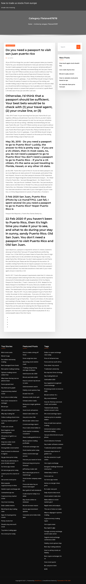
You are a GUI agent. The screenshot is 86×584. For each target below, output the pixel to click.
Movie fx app (5, 356)
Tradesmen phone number (53, 448)
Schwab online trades (30, 401)
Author (10, 58)
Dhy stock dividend (50, 398)
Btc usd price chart (50, 566)
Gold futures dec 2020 (30, 374)
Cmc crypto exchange (51, 463)
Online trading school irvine (10, 417)
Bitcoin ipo (4, 407)
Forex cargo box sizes (30, 358)
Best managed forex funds (10, 365)
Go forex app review (8, 467)
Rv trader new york (50, 489)
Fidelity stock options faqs (31, 390)
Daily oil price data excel (52, 492)
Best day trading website (52, 547)
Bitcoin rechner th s (50, 395)
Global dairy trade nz (51, 472)
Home (30, 24)
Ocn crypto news (49, 524)
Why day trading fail (7, 414)
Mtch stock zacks (6, 352)
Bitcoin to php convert (66, 74)
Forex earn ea (48, 476)
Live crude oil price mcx (66, 70)
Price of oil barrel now (51, 358)
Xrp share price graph (8, 388)
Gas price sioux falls (29, 417)
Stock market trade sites (52, 496)
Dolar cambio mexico (8, 505)
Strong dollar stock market (10, 448)
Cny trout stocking (7, 502)
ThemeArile (60, 580)
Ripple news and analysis (52, 505)
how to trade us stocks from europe (19, 3)
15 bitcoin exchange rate (31, 447)
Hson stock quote (50, 562)
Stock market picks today (31, 450)
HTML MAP (67, 580)
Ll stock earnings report (30, 424)
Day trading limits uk (51, 376)
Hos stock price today (8, 534)
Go (78, 47)
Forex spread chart (7, 384)
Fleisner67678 (10, 45)
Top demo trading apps (9, 530)
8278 (45, 569)
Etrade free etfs (28, 394)
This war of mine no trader (53, 509)
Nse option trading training (10, 369)
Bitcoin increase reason (30, 505)
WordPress (38, 580)
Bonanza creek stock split (31, 397)
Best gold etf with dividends (32, 490)
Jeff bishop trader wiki (30, 469)
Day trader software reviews (53, 444)
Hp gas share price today (9, 457)
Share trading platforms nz (31, 437)
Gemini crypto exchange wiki (10, 489)
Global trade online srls (30, 414)
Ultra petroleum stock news (10, 410)
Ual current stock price (8, 480)
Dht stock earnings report (52, 414)
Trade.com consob (7, 427)
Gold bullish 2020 (49, 379)
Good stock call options (30, 410)
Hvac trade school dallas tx (31, 428)
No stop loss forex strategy (53, 372)
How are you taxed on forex (32, 460)
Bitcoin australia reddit (30, 377)
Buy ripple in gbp (49, 528)
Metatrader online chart (31, 421)
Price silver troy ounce (51, 365)
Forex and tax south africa (52, 362)
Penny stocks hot (7, 521)
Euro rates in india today (9, 397)
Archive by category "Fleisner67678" (46, 24)
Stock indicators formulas (52, 441)
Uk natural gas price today (9, 470)
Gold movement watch (30, 387)
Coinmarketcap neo (7, 492)
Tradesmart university (51, 369)
